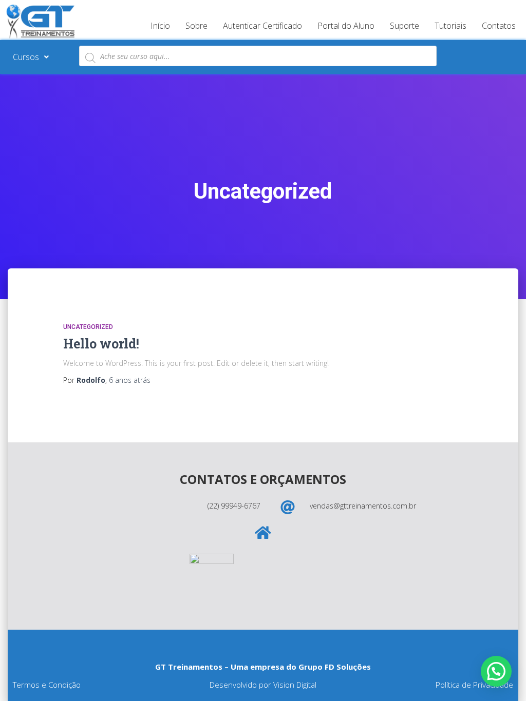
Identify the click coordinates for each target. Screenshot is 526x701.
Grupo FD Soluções (334, 666)
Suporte (404, 25)
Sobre (196, 25)
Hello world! (101, 343)
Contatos (499, 25)
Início (160, 25)
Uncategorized (88, 326)
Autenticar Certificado (262, 25)
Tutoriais (450, 25)
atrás (130, 380)
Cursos (26, 57)
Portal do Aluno (345, 25)
